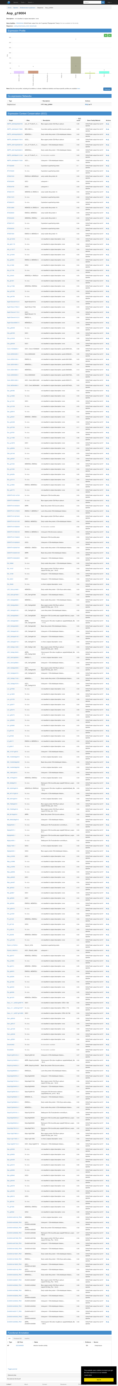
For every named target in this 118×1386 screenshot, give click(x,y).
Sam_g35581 (11, 1039)
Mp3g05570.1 (11, 830)
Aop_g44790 (11, 296)
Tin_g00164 (10, 1201)
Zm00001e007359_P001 (14, 1243)
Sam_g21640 (11, 1029)
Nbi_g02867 (10, 893)
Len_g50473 (11, 710)
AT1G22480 (10, 166)
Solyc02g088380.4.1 (13, 1071)
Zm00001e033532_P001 (14, 1306)
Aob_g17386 (11, 286)
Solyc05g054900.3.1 (13, 1086)
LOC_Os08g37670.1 (13, 683)
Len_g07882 (11, 689)
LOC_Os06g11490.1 (13, 647)
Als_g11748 (10, 270)
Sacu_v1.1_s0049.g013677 (15, 1008)
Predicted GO (18, 1338)
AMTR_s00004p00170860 (15, 129)
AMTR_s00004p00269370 (15, 134)
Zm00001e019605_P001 (14, 1264)
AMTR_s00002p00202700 (15, 124)
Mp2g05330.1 (11, 825)
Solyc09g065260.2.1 (13, 1123)
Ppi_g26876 (10, 971)
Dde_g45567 (11, 459)
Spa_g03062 (11, 1149)
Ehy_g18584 (11, 485)
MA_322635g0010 (12, 788)
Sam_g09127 (11, 1023)
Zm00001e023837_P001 (14, 1280)
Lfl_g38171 (10, 741)
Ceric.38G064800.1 (13, 385)
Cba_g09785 (11, 333)
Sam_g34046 (11, 1034)
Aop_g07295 (11, 291)
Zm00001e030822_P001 (14, 1285)
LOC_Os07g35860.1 (13, 663)
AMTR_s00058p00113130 (15, 155)
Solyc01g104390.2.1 (13, 1060)
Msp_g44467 (11, 882)
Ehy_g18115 (11, 479)
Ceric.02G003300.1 (13, 354)
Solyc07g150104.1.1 (13, 1112)
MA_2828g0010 (12, 783)
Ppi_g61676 (10, 997)
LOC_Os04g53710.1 (13, 642)
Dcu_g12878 (11, 443)
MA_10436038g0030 (13, 767)
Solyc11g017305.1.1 (13, 1139)
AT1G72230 (10, 171)
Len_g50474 (11, 715)
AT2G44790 (10, 186)
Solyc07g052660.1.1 (13, 1097)
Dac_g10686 (11, 396)
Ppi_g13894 (10, 961)
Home (9, 8)
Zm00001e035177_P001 (14, 1311)
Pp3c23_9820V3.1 (12, 950)
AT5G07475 (10, 223)
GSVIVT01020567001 (13, 547)
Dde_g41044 (11, 453)
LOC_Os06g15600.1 (13, 652)
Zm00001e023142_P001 (14, 1269)
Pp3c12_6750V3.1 (12, 945)
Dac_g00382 (11, 391)
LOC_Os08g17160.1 (13, 678)
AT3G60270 (10, 202)
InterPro (27, 1338)
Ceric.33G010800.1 (13, 370)
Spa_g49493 (11, 1191)
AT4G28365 (10, 213)
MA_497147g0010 (12, 793)
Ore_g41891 (11, 914)
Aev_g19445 (11, 255)
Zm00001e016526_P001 (14, 1259)
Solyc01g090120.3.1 (13, 1055)
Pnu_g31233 (11, 940)
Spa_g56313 (11, 1196)
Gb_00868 (10, 563)
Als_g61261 (10, 281)
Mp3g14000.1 (11, 840)
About (26, 1384)
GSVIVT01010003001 (13, 506)
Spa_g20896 (11, 1170)
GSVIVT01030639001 (13, 558)
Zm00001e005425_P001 (14, 1228)
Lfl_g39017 (10, 746)
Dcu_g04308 (11, 422)
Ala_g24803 (10, 260)
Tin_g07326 (10, 1207)
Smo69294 (10, 1050)
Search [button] (30, 2)
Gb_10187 (10, 568)
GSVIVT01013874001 (13, 516)
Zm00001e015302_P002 (14, 1248)
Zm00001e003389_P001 (14, 1222)
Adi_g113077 (11, 249)
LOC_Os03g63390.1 (13, 621)
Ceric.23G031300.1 (13, 359)
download (21, 26)
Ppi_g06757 (10, 955)
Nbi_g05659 (10, 898)
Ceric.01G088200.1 (13, 349)
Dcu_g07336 (11, 427)
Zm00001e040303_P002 (14, 1316)
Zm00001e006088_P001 (14, 1233)
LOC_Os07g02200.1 (13, 657)
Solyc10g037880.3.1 (13, 1133)
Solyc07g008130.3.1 (13, 1092)
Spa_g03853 (11, 1154)
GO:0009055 (20, 1345)
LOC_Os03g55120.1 (13, 610)
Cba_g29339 (11, 343)
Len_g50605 (11, 720)
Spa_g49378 (11, 1186)
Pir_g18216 (10, 929)
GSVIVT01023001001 (13, 553)
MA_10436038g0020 (13, 762)
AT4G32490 (10, 218)
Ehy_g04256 (11, 474)
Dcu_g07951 (11, 432)
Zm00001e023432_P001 (14, 1275)
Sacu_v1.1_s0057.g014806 (15, 1013)
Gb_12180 (10, 574)
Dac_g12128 (11, 406)
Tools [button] (22, 2)
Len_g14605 (11, 694)
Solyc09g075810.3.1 (13, 1128)
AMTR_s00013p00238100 (15, 145)
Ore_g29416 (11, 908)
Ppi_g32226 (10, 976)
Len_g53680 (11, 725)
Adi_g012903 (11, 239)
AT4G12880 (10, 207)
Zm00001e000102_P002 (14, 1217)
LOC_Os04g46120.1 (13, 631)
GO (9, 1338)
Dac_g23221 (11, 417)
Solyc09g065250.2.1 (13, 1118)
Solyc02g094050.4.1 (13, 1076)
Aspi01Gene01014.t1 (13, 302)
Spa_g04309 (11, 1160)
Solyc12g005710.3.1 (13, 1144)
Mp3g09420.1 (11, 835)
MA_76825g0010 (12, 804)
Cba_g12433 (11, 338)
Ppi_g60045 (10, 987)
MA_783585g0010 (12, 809)
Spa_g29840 (11, 1175)
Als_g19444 (10, 275)
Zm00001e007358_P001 (14, 1238)
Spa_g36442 (11, 1180)
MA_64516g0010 (12, 799)
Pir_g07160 (10, 924)
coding (16, 26)
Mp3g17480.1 (11, 846)
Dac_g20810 (11, 411)
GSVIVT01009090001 (13, 500)
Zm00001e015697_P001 (14, 1254)
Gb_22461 (10, 579)
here (78, 88)
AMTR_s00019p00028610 (15, 150)
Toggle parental (12, 1369)
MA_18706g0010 (12, 778)
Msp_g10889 (11, 861)
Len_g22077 (11, 704)
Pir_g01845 (10, 919)
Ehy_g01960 (11, 469)
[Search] (103, 2)
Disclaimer (63, 1384)
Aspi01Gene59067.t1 (13, 323)
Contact (44, 1384)
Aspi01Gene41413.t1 (13, 317)
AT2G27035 (10, 176)
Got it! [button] (99, 1379)
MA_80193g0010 (12, 814)
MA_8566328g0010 (13, 819)
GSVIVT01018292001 (13, 542)
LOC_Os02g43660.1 (13, 605)
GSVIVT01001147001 (13, 495)
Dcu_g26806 (11, 448)
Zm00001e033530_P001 (14, 1301)
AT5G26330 (10, 228)
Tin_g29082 (10, 1212)
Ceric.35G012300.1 (13, 380)
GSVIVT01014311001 (13, 521)
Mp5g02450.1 (11, 851)
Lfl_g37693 (10, 736)
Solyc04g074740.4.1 (13, 1081)
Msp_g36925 (11, 877)
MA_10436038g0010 (13, 757)
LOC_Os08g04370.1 (13, 673)
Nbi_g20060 (10, 903)
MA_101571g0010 (12, 751)
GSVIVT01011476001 (13, 511)
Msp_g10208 (11, 856)
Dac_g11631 (11, 401)
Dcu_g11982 (11, 438)
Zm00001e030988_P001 (14, 1290)
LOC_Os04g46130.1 (13, 636)
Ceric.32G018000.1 (13, 364)
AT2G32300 (10, 181)
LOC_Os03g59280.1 (13, 615)
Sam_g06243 (11, 1018)
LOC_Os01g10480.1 (13, 589)
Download (107, 89)
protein (27, 26)
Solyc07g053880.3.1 (13, 1102)
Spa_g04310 (11, 1165)
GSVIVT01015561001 (13, 532)
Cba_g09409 (11, 328)
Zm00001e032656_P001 (14, 1296)
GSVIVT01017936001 (13, 537)
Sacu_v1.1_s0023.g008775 (15, 1003)
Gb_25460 (10, 584)
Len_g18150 (11, 699)
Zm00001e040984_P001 (14, 1322)
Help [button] (109, 2)
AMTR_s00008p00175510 (15, 139)
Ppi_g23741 (10, 966)
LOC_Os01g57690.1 (13, 595)
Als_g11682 (10, 265)
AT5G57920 (10, 234)
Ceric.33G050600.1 (13, 375)
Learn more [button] (88, 1375)
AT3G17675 (10, 197)
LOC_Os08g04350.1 (13, 668)
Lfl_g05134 (10, 731)
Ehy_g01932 (11, 464)
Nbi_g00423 (10, 887)
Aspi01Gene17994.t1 (13, 307)
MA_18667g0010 (12, 772)
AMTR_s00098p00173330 (15, 160)
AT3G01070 (10, 192)
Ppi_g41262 (10, 982)
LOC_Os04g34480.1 (13, 626)
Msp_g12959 (11, 867)
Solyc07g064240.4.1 (13, 1107)
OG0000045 (19, 23)
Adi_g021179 (11, 244)
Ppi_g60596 (10, 992)
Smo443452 (10, 1044)
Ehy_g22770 (11, 490)
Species (15, 2)
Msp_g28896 (11, 872)
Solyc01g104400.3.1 (13, 1065)
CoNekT (8, 1384)
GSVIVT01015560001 (13, 527)
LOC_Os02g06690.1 (13, 600)
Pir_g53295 (10, 935)
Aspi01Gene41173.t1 (13, 312)
